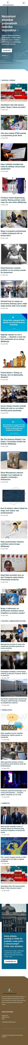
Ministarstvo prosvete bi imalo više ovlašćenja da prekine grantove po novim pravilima (13, 646)
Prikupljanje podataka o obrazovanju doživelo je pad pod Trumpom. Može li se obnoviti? (14, 673)
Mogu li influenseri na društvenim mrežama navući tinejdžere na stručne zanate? (13, 610)
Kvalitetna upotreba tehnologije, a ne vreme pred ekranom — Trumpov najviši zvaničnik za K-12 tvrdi (13, 792)
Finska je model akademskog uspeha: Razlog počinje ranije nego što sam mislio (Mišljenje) (13, 200)
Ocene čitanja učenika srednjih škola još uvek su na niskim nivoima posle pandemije (13, 408)
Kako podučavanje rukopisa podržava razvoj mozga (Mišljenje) (12, 544)
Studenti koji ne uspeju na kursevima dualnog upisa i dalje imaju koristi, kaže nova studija (14, 303)
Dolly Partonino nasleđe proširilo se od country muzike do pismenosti (13, 270)
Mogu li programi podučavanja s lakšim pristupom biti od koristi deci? (13, 233)
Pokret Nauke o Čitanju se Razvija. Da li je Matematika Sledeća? (12, 375)
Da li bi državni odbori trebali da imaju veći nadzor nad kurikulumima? (14, 510)
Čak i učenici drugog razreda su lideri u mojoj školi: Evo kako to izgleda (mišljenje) (13, 859)
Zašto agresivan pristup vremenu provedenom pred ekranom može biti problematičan (13, 764)
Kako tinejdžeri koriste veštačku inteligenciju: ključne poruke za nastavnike (12, 735)
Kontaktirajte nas (10, 961)
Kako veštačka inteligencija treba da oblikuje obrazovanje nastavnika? (13, 166)
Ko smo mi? (7, 50)
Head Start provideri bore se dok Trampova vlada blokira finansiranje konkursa (12, 577)
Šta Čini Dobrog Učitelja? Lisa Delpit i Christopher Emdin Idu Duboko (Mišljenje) (13, 441)
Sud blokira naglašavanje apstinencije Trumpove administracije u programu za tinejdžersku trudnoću (14, 700)
